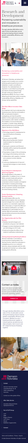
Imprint (21, 435)
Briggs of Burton (8, 417)
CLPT (5, 414)
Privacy (16, 435)
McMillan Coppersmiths (10, 423)
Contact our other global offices (12, 395)
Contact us (14, 298)
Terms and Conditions (7, 435)
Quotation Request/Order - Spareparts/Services (11, 404)
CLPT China (6, 419)
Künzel (5, 421)
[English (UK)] (19, 3)
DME (5, 415)
